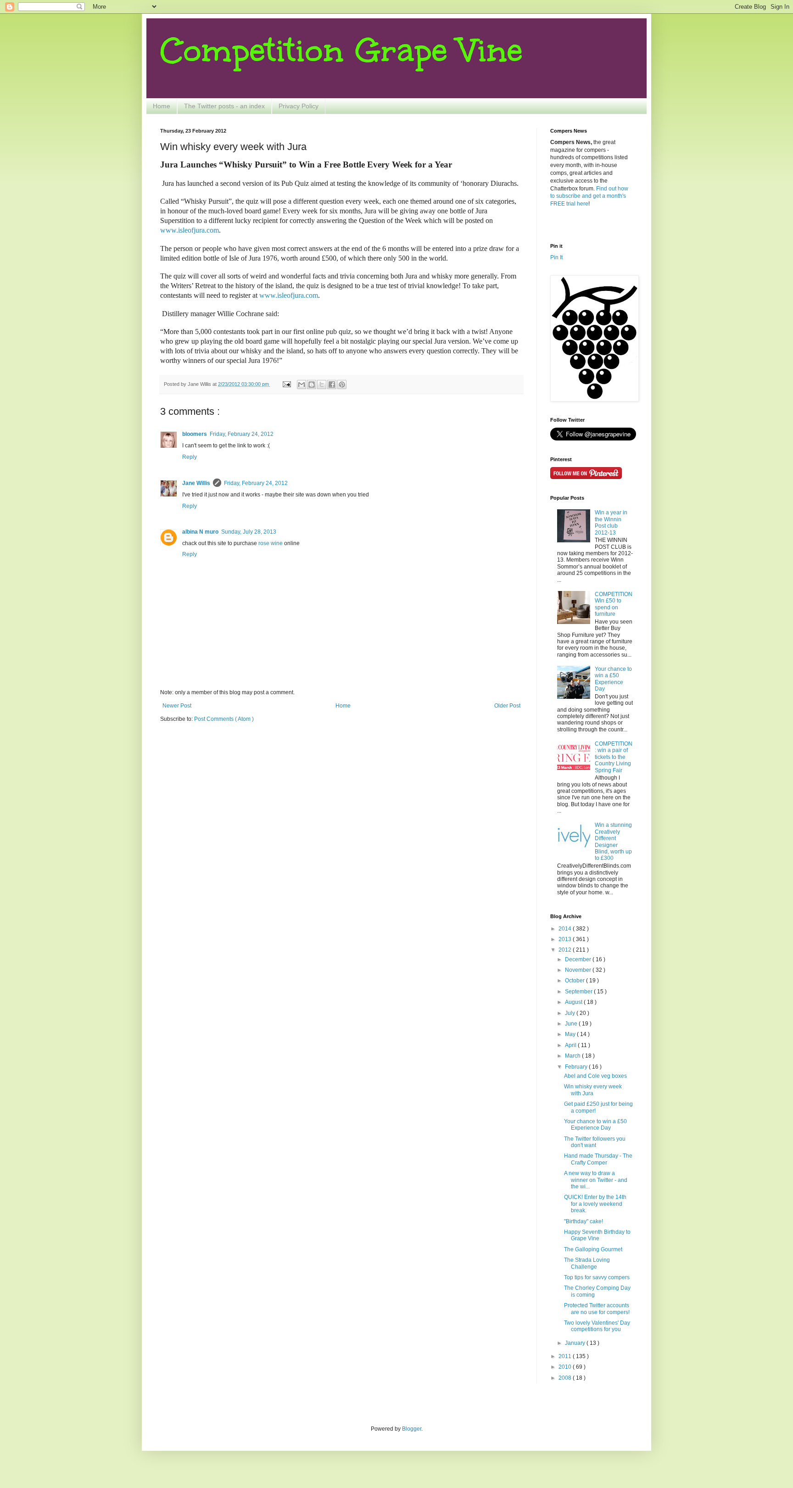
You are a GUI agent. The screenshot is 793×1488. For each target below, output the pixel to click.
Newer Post (176, 705)
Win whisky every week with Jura (593, 1089)
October (575, 980)
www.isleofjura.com (288, 295)
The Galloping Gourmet (593, 1249)
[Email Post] (286, 384)
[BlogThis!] (311, 384)
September (579, 991)
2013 (565, 939)
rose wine (270, 543)
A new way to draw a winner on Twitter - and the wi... (595, 1180)
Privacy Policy (298, 106)
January (575, 1343)
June (572, 1023)
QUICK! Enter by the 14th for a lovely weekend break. (595, 1204)
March (573, 1056)
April (571, 1045)
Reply (189, 457)
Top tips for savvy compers (597, 1277)
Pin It (556, 257)
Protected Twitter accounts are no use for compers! (597, 1308)
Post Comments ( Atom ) (224, 719)
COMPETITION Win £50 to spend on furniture (613, 604)
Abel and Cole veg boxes (595, 1076)
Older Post (507, 705)
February (577, 1067)
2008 (565, 1378)
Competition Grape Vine (341, 50)
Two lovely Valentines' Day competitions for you (597, 1326)
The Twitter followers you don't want (594, 1142)
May (571, 1034)
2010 (565, 1367)
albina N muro (200, 532)
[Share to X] (321, 384)
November (578, 970)
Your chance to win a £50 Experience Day (613, 679)
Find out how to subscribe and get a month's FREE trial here (589, 196)
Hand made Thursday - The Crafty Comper (598, 1159)
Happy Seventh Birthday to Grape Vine (597, 1235)
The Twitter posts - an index (224, 106)
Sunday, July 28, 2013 (248, 532)
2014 (565, 928)
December (578, 959)
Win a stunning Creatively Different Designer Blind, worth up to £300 (613, 841)
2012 (565, 950)
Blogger (411, 1429)
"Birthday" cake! (583, 1221)
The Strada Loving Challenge (587, 1263)
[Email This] (301, 384)
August (574, 1002)
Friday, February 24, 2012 (242, 434)
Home (161, 106)
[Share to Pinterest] (341, 384)
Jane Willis (196, 483)
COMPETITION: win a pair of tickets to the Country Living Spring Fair (613, 757)
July (570, 1013)
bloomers (194, 434)
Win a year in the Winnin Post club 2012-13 (611, 522)
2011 (565, 1356)
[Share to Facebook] (331, 384)
